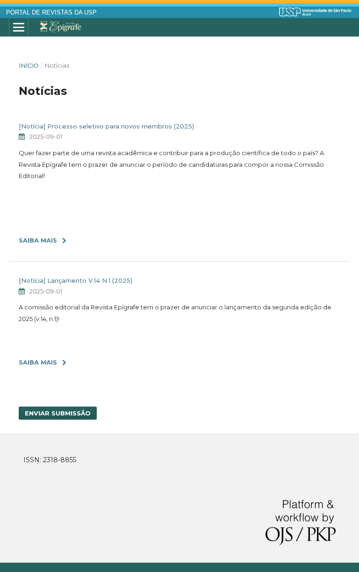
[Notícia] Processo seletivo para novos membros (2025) (106, 126)
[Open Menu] (18, 27)
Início (29, 65)
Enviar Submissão (58, 413)
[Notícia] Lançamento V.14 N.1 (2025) (75, 280)
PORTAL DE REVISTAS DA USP (51, 12)
